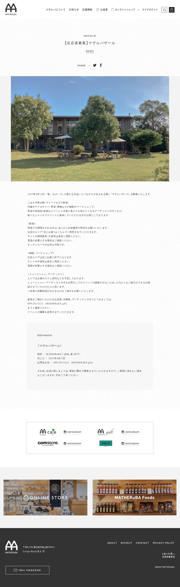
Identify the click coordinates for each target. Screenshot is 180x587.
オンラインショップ (125, 9)
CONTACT (142, 543)
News (90, 51)
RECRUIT (127, 543)
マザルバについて (56, 9)
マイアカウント (150, 9)
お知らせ (74, 9)
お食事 (104, 9)
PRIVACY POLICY (164, 543)
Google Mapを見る (32, 551)
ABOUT (112, 543)
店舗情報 (87, 9)
